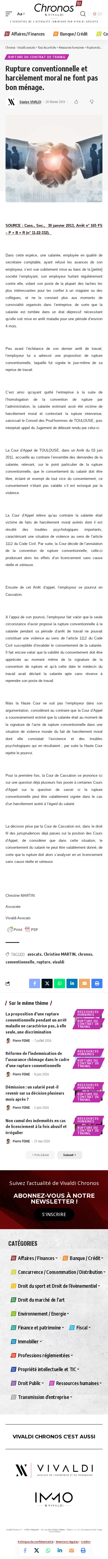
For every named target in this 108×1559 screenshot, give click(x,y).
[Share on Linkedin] (60, 1550)
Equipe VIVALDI (30, 102)
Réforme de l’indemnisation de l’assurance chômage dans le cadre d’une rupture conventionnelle (37, 1059)
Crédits (86, 1541)
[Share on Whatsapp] (48, 1550)
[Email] (71, 1550)
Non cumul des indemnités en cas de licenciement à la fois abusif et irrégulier (36, 1126)
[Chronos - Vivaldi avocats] (54, 14)
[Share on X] (36, 1550)
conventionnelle (20, 962)
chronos (85, 954)
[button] (10, 14)
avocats (34, 954)
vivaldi (58, 962)
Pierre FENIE (21, 1040)
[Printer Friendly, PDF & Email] (23, 929)
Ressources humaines (88, 1013)
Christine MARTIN (60, 954)
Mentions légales (67, 1541)
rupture (43, 962)
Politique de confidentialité (35, 1541)
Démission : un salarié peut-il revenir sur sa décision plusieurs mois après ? (35, 1093)
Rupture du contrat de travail (36, 57)
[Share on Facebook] (25, 1550)
